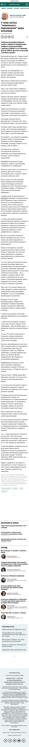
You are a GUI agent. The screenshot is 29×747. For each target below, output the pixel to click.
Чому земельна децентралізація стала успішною (13, 526)
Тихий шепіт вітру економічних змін (14, 650)
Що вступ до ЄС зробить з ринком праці (13, 551)
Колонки (16, 8)
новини (3, 8)
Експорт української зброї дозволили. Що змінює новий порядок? (12, 587)
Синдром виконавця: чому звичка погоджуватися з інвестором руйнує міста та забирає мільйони (14, 564)
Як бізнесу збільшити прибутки (12, 576)
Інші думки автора (8, 626)
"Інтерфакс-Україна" (20, 693)
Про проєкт (20, 678)
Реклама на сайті (10, 678)
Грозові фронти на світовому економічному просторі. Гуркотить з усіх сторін (14, 634)
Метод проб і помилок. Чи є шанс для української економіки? (13, 640)
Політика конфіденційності (14, 680)
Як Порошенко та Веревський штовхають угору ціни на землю (11, 533)
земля (21, 488)
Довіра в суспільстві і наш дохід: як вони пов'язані (14, 645)
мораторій (4, 491)
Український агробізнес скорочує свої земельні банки (13, 540)
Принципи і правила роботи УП (14, 684)
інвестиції (15, 488)
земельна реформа (6, 488)
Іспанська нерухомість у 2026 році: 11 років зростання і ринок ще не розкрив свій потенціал (14, 601)
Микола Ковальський (18, 15)
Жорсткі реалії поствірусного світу (14, 629)
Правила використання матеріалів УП (14, 682)
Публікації (10, 8)
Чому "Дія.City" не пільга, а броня (13, 613)
